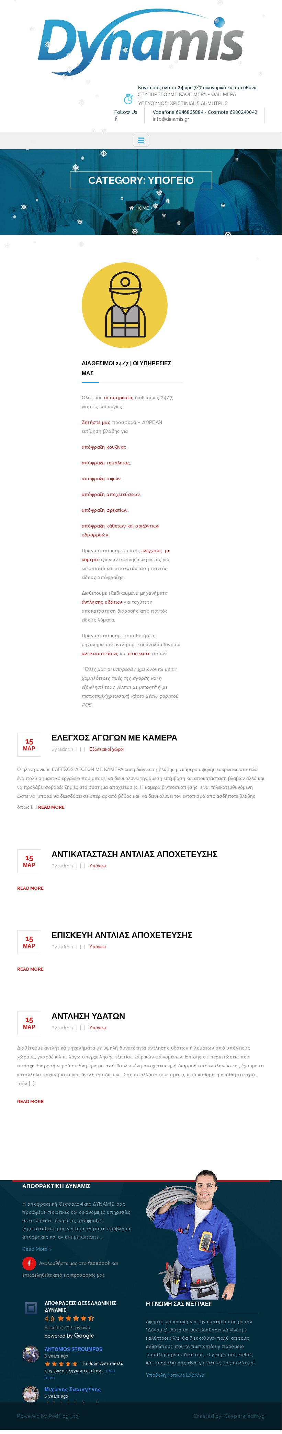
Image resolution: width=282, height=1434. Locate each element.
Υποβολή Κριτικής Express (175, 1375)
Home (142, 208)
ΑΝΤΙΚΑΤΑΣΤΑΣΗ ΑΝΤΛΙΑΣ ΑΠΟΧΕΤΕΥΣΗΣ (134, 854)
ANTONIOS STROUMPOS (73, 1349)
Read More (35, 1249)
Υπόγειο (97, 865)
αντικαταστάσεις (100, 653)
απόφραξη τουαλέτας (106, 462)
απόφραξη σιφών (101, 478)
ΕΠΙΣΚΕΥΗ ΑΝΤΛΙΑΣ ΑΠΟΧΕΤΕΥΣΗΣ (122, 935)
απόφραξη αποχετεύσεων (111, 494)
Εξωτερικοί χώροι (106, 749)
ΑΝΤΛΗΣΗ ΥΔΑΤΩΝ (88, 1016)
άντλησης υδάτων (102, 602)
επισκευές (139, 653)
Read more (51, 807)
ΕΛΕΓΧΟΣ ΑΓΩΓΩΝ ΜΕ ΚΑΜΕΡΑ (114, 738)
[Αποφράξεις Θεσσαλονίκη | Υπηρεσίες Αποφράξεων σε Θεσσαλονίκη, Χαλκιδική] (141, 42)
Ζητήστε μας (96, 422)
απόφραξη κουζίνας (104, 447)
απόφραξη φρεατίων (105, 510)
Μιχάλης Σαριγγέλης (73, 1389)
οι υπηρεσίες (118, 397)
